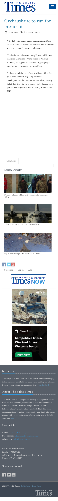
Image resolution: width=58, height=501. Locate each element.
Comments (11, 160)
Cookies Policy (25, 486)
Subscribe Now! (42, 385)
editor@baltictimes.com (20, 433)
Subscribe (8, 269)
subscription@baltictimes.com (26, 436)
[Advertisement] (29, 125)
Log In (21, 269)
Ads (30, 269)
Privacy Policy (36, 486)
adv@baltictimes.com (22, 439)
